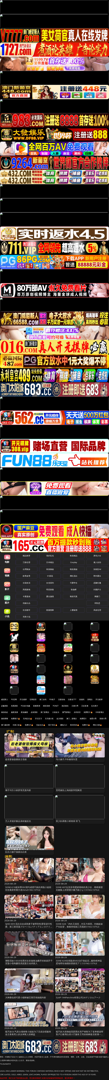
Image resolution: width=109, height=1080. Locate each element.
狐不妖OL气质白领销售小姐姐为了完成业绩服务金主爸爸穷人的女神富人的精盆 (28, 1033)
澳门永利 (42, 699)
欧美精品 (73, 555)
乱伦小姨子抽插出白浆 (16, 851)
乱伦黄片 (94, 706)
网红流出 (73, 576)
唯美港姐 (73, 569)
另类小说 (26, 616)
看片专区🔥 (52, 725)
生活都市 (26, 610)
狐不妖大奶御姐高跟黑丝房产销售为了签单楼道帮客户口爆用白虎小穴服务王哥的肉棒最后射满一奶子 (79, 1034)
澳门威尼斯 (5, 725)
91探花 (50, 576)
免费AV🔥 (86, 725)
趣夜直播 (14, 712)
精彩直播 (46, 706)
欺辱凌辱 (26, 576)
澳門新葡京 (66, 712)
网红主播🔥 (97, 725)
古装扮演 (26, 583)
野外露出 (97, 576)
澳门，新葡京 (71, 718)
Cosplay (73, 562)
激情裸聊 (4, 718)
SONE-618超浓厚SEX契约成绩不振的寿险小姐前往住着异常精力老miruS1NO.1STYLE (28, 888)
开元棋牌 (23, 699)
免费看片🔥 (88, 712)
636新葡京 (100, 712)
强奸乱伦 (50, 555)
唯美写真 (73, 596)
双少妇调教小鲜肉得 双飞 (68, 821)
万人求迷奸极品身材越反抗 (18, 821)
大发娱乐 (55, 712)
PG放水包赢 (25, 706)
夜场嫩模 (24, 712)
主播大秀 (75, 706)
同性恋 (97, 603)
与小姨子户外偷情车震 (66, 759)
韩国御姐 (50, 569)
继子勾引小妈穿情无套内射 (18, 790)
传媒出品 (26, 603)
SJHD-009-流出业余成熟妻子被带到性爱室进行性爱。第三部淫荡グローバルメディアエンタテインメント (29, 926)
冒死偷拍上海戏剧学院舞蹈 (69, 790)
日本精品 (50, 562)
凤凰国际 (14, 706)
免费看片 (83, 718)
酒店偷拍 (65, 706)
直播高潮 (36, 706)
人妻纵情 (73, 610)
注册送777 (72, 699)
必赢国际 (4, 706)
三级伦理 (26, 562)
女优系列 (50, 583)
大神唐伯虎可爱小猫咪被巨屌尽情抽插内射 (25, 997)
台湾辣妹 (26, 569)
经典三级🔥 (17, 725)
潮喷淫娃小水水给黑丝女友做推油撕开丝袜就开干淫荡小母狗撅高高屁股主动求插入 (29, 962)
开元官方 (38, 718)
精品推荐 (26, 555)
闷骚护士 (97, 589)
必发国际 (34, 712)
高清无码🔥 (74, 725)
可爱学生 (73, 583)
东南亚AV (97, 569)
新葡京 (90, 699)
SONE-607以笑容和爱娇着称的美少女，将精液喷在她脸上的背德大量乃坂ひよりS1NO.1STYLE (79, 888)
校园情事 (50, 610)
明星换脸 (50, 589)
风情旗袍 (26, 589)
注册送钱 (61, 699)
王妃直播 (84, 706)
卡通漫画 (26, 596)
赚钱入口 (63, 725)
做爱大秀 (93, 718)
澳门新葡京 (45, 712)
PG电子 (52, 699)
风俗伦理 (97, 610)
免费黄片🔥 (15, 718)
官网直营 (33, 699)
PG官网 (14, 699)
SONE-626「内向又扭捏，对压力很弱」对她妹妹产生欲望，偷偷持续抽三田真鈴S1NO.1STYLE (79, 925)
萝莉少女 (97, 555)
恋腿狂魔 (97, 583)
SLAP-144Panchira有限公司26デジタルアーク (78, 997)
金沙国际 (59, 718)
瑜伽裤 (73, 589)
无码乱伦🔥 (27, 718)
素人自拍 (97, 562)
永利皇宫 (77, 712)
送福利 (81, 699)
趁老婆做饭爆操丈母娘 (16, 759)
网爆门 (97, 596)
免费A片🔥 (29, 725)
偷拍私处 (4, 712)
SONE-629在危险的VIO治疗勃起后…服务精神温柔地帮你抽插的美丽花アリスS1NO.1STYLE (79, 962)
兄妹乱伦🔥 (40, 725)
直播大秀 (102, 718)
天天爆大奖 (49, 718)
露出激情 (50, 596)
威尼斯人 (4, 699)
